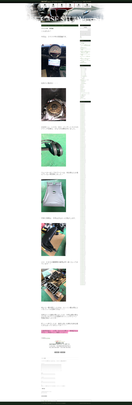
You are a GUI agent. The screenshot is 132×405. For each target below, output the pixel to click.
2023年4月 (82, 139)
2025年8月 (82, 117)
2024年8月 (82, 122)
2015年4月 (82, 261)
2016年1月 (82, 250)
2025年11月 (82, 113)
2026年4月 (82, 108)
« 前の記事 (56, 352)
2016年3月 (82, 247)
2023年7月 (82, 135)
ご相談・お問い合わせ (58, 403)
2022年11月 (82, 145)
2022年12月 (82, 144)
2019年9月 (82, 194)
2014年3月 (82, 278)
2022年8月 (82, 149)
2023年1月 (82, 143)
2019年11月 (82, 191)
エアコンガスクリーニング (84, 92)
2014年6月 (82, 274)
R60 (81, 88)
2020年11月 (82, 176)
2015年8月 (82, 256)
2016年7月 (82, 242)
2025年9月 (82, 116)
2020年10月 (82, 177)
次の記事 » (62, 352)
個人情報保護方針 (64, 403)
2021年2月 (82, 172)
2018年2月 (82, 218)
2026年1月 (82, 111)
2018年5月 (82, 214)
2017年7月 (82, 227)
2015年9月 (82, 255)
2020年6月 (82, 182)
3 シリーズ (53, 25)
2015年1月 (82, 265)
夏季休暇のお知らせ (84, 47)
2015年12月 (82, 251)
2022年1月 (82, 158)
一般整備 (62, 25)
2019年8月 (82, 195)
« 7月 (81, 37)
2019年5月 (82, 199)
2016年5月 (82, 245)
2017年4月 (82, 231)
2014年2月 (82, 279)
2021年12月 (82, 159)
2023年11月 (82, 130)
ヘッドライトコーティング (84, 93)
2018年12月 (82, 205)
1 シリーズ (50, 25)
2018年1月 (82, 219)
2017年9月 (82, 224)
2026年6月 (82, 106)
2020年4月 (82, 185)
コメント (42, 363)
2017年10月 (82, 223)
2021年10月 (82, 162)
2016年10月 (82, 238)
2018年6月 (82, 213)
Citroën (83, 82)
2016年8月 (82, 241)
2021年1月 (82, 173)
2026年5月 (82, 107)
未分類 (82, 96)
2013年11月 (82, 283)
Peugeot (82, 87)
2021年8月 (82, 164)
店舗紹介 (50, 403)
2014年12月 (82, 266)
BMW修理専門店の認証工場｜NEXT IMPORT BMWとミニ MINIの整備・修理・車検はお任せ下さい (58, 1)
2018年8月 (82, 210)
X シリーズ (83, 73)
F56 (83, 78)
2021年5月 (82, 168)
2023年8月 (82, 134)
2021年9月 (82, 163)
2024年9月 (82, 121)
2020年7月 (82, 181)
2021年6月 (82, 167)
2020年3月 (82, 186)
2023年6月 (82, 136)
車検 (81, 97)
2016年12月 (82, 236)
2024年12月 (82, 120)
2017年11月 (82, 222)
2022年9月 (82, 148)
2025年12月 (82, 112)
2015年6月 (82, 259)
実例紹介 (46, 403)
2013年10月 (82, 284)
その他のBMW (84, 76)
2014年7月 (82, 273)
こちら (48, 338)
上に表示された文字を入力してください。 (46, 391)
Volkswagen (83, 83)
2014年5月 (82, 275)
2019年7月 (82, 196)
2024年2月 (82, 126)
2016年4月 (82, 246)
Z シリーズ (58, 25)
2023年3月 (82, 140)
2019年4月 (82, 200)
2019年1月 (82, 204)
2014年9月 (82, 270)
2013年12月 (82, 282)
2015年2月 (82, 264)
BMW (55, 25)
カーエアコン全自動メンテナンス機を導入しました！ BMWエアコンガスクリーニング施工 (85, 52)
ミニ (60, 25)
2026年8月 (82, 103)
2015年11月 (82, 252)
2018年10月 (82, 208)
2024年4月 (82, 125)
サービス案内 (42, 403)
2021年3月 (82, 171)
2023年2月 (82, 141)
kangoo (82, 86)
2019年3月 (82, 201)
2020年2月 (82, 187)
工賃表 (48, 403)
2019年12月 (82, 190)
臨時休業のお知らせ (84, 62)
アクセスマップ (53, 403)
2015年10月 (82, 254)
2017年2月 (82, 233)
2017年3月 (82, 232)
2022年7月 (82, 150)
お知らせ (82, 91)
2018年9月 (82, 209)
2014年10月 (82, 269)
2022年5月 (82, 153)
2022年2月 (82, 157)
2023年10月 (82, 131)
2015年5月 (82, 260)
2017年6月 (82, 228)
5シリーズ (83, 72)
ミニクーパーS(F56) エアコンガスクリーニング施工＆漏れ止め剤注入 (85, 45)
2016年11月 (82, 237)
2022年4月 (82, 154)
